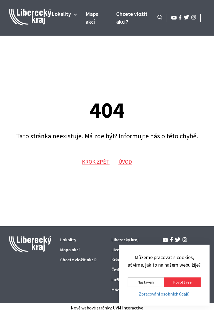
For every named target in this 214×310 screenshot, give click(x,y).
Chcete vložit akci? (78, 259)
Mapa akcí (70, 249)
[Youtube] (174, 18)
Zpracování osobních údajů (164, 294)
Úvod (125, 161)
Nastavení (146, 282)
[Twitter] (186, 18)
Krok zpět (96, 161)
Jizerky (118, 249)
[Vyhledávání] (159, 18)
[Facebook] (180, 18)
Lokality (61, 13)
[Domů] (30, 24)
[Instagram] (193, 18)
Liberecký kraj (124, 239)
